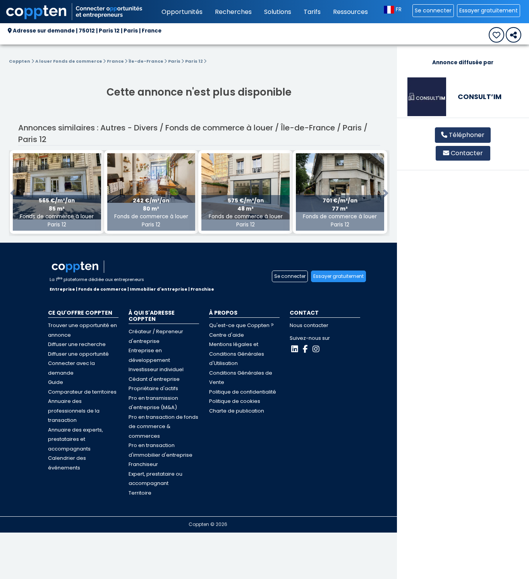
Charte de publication (236, 411)
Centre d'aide (226, 335)
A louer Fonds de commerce (69, 61)
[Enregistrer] (496, 35)
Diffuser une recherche (77, 344)
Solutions (277, 11)
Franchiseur (143, 464)
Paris (174, 61)
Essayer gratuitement (488, 10)
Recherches (233, 11)
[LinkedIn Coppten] (295, 349)
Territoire (140, 493)
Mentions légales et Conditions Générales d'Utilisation (236, 354)
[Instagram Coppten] (316, 349)
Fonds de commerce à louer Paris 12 (57, 212)
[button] (13, 193)
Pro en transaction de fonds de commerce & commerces (163, 426)
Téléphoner (465, 134)
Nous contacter (309, 325)
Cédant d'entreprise (154, 379)
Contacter (466, 153)
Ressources (350, 11)
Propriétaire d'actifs (153, 388)
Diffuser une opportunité (78, 354)
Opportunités (182, 11)
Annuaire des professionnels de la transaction (74, 410)
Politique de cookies (234, 401)
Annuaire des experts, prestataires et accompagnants (75, 439)
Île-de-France (146, 61)
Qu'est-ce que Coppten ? (241, 325)
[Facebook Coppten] (305, 349)
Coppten (19, 61)
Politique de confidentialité (242, 392)
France (116, 61)
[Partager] (513, 35)
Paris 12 (194, 61)
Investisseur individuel (156, 369)
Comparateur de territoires (82, 392)
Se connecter (433, 10)
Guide (55, 382)
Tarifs (312, 11)
